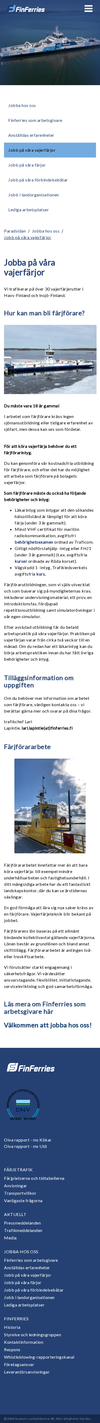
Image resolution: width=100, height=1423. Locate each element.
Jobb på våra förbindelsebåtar (38, 179)
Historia (12, 1327)
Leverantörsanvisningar (27, 1371)
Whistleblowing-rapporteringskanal (39, 1356)
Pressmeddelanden (22, 1222)
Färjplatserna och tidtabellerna (34, 1178)
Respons (12, 1349)
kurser (21, 561)
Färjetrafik (18, 1169)
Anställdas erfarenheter (31, 135)
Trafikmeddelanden (23, 1230)
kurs (40, 573)
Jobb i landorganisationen (33, 194)
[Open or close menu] (88, 8)
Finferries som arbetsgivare (35, 120)
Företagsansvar (19, 1364)
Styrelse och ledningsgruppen (32, 1334)
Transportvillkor (20, 1193)
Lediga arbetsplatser (28, 209)
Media (10, 1237)
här (48, 1011)
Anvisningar (15, 1185)
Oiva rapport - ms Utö (25, 1146)
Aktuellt (15, 1214)
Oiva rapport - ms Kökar (28, 1139)
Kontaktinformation (23, 1342)
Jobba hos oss (22, 105)
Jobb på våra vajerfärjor (31, 149)
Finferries (16, 1318)
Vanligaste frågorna (23, 1200)
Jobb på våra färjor (27, 164)
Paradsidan (15, 230)
